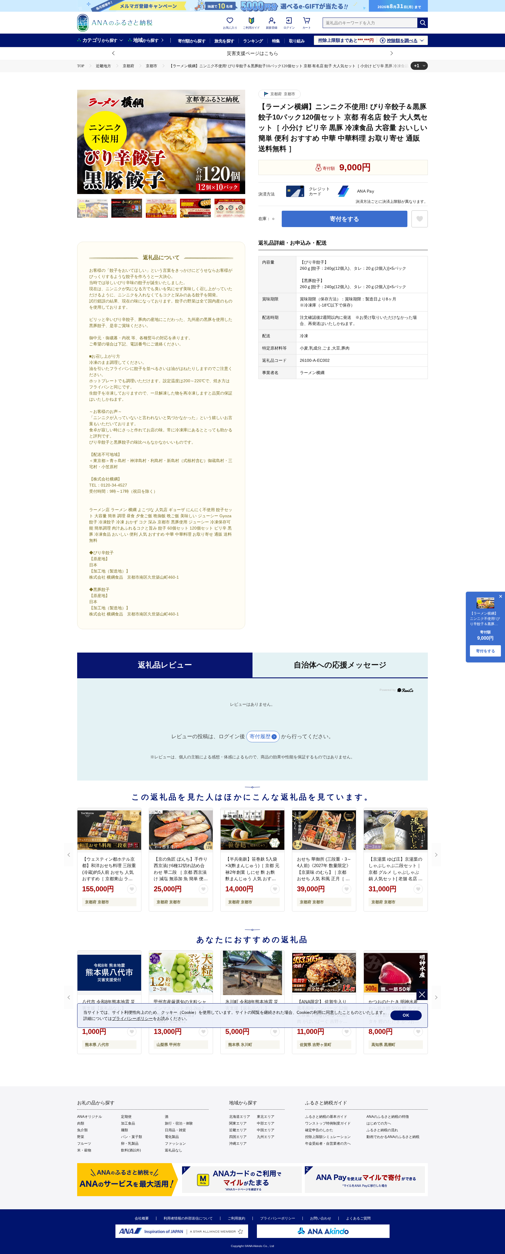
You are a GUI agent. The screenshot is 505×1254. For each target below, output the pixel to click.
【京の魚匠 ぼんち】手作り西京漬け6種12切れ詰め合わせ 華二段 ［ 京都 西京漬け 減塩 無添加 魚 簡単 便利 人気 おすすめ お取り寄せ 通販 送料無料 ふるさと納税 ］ (181, 879)
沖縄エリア (238, 1143)
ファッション (175, 1143)
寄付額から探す (191, 41)
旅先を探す (224, 41)
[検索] (422, 23)
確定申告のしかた (319, 1130)
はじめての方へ (378, 1123)
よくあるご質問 (358, 1218)
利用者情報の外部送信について (188, 1218)
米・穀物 (84, 1150)
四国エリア (238, 1137)
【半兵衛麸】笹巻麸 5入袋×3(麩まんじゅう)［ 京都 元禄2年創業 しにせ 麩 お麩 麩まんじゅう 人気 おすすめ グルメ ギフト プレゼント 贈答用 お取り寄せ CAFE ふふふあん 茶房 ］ (252, 879)
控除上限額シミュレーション (328, 1137)
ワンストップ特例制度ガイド (328, 1123)
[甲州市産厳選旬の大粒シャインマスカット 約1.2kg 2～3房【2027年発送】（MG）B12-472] (181, 973)
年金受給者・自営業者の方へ (328, 1143)
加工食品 (128, 1123)
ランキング (253, 41)
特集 (276, 41)
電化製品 (172, 1137)
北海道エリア (239, 1117)
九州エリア (265, 1137)
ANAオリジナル (89, 1117)
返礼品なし (173, 1150)
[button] (113, 53)
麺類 (124, 1130)
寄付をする (344, 219)
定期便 (126, 1117)
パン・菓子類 (131, 1137)
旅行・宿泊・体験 (179, 1123)
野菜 (80, 1137)
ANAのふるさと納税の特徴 (387, 1117)
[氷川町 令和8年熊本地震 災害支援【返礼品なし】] (252, 973)
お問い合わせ (320, 1218)
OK (406, 1015)
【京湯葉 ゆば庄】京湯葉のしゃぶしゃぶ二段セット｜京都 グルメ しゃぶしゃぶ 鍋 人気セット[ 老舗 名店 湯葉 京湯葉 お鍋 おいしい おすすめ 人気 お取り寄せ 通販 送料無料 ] (396, 879)
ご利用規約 (236, 1218)
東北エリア (265, 1117)
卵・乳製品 (130, 1143)
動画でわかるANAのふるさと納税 (392, 1137)
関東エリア (238, 1123)
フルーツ (84, 1143)
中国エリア (265, 1130)
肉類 (80, 1123)
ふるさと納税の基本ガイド (326, 1117)
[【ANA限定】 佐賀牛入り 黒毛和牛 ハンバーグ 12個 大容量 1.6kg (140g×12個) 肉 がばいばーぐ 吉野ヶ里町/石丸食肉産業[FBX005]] (324, 973)
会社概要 (142, 1218)
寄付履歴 (260, 736)
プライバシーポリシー (277, 1218)
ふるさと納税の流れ (382, 1130)
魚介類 (82, 1130)
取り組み (297, 41)
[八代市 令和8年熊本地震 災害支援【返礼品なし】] (109, 973)
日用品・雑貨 (175, 1130)
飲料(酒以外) (131, 1150)
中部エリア (265, 1123)
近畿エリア (238, 1130)
